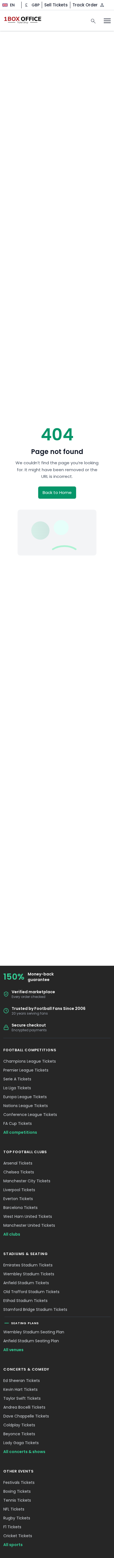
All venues (13, 1350)
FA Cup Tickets (17, 1123)
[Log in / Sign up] (102, 5)
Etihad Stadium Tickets (25, 1300)
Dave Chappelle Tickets (26, 1416)
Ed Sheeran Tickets (21, 1380)
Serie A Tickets (17, 1079)
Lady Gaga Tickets (21, 1443)
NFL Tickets (13, 1509)
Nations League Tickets (25, 1105)
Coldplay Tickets (19, 1425)
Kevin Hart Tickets (20, 1389)
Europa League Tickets (25, 1097)
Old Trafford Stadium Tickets (31, 1291)
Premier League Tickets (25, 1070)
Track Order (85, 5)
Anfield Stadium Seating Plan (31, 1341)
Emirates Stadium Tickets (28, 1265)
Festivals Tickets (19, 1482)
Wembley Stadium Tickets (28, 1274)
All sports (13, 1544)
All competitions (20, 1132)
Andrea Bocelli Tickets (24, 1407)
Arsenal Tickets (17, 1163)
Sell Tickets (56, 5)
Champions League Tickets (29, 1061)
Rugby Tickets (16, 1518)
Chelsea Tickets (18, 1172)
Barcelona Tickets (20, 1207)
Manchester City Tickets (26, 1181)
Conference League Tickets (30, 1114)
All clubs (11, 1234)
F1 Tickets (12, 1527)
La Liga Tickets (17, 1088)
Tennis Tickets (17, 1500)
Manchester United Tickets (29, 1225)
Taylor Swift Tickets (22, 1398)
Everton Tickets (18, 1198)
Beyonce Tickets (19, 1434)
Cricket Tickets (17, 1536)
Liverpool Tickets (19, 1190)
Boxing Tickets (17, 1491)
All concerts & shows (24, 1451)
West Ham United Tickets (27, 1216)
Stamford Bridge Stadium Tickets (35, 1309)
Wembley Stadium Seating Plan (33, 1332)
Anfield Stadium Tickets (26, 1283)
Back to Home (57, 492)
